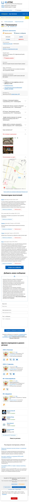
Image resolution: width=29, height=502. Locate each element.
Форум (21, 36)
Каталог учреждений (9, 21)
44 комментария (13, 384)
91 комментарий (13, 354)
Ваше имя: (4, 303)
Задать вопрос (7, 487)
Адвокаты (21, 39)
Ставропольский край (19, 21)
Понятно (14, 498)
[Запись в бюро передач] (13, 359)
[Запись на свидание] (17, 359)
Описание (8, 36)
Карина (3, 223)
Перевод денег (8, 33)
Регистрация (19, 10)
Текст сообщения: (6, 316)
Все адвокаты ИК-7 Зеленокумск (9, 435)
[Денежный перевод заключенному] (7, 359)
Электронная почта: (6, 310)
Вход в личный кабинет (7, 10)
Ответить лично (18, 209)
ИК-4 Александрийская (9, 378)
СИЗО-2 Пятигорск (8, 350)
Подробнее (4, 494)
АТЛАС (13, 2)
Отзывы (8, 39)
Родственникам (13, 14)
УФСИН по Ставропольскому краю (10, 49)
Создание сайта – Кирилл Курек (14, 489)
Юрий (2, 199)
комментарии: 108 (15, 94)
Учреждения (4, 14)
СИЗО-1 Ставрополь (8, 364)
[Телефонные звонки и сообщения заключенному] (10, 359)
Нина (2, 241)
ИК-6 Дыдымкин (7, 394)
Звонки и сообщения (21, 33)
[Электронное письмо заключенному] (4, 359)
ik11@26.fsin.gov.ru (8, 85)
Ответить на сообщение (7, 209)
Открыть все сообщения (14, 267)
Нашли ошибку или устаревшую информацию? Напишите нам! (16, 191)
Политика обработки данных (19, 487)
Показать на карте (9, 58)
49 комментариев (13, 400)
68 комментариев (13, 369)
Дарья (2, 233)
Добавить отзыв (13, 26)
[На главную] (1, 21)
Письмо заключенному (10, 30)
